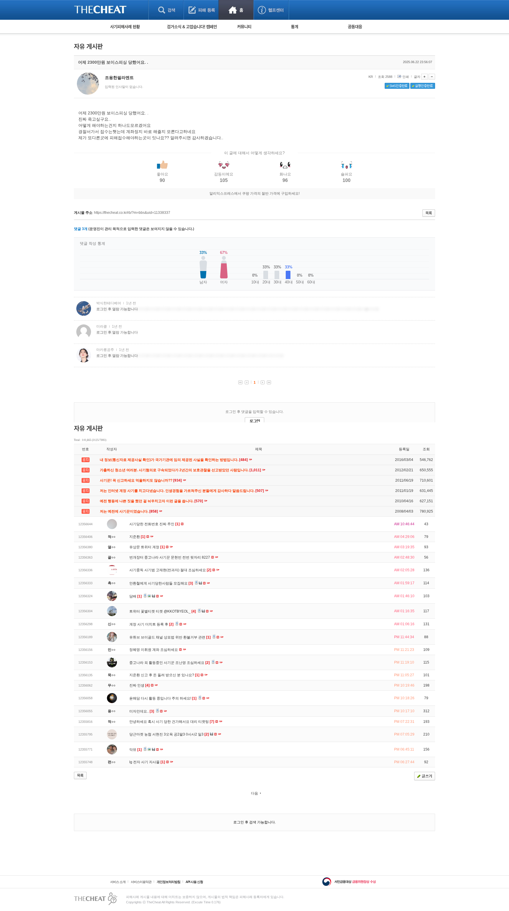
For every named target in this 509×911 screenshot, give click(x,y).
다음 (254, 793)
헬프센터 (271, 10)
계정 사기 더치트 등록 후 (151, 624)
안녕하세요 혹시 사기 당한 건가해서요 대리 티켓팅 (171, 722)
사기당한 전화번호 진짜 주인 (154, 524)
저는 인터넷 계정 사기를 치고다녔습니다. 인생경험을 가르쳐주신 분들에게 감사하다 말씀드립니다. (182, 491)
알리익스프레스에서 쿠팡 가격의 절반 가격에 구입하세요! (254, 193)
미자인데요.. (141, 711)
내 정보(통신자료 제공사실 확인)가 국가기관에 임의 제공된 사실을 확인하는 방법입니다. (174, 460)
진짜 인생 (139, 685)
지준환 (137, 537)
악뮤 (135, 750)
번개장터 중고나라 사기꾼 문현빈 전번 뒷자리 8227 (170, 557)
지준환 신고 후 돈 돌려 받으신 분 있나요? (164, 675)
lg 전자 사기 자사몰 (147, 762)
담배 (135, 596)
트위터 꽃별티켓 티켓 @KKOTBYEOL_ (162, 611)
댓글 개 (80, 229)
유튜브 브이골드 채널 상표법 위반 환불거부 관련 (170, 637)
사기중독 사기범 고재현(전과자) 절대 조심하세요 (170, 570)
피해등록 (201, 10)
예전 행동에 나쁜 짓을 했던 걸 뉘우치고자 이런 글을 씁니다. (152, 501)
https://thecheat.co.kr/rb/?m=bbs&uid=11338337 (132, 213)
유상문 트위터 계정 (147, 547)
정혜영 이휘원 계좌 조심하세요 (154, 650)
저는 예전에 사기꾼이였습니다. (129, 511)
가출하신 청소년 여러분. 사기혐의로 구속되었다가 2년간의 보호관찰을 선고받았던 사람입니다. (181, 470)
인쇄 (405, 76)
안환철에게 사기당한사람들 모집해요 (161, 583)
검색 (166, 10)
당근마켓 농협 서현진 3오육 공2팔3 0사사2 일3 (169, 734)
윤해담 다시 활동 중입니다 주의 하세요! (162, 698)
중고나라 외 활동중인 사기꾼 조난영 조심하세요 (169, 663)
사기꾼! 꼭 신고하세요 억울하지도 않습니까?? (141, 480)
